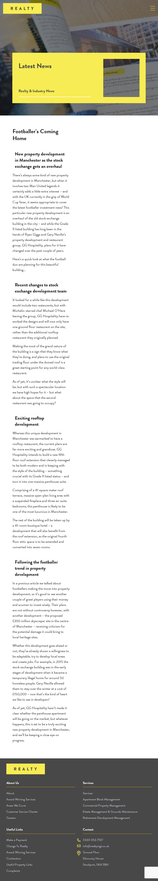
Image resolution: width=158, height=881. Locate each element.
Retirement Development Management (106, 818)
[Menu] (152, 9)
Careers (11, 818)
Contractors (13, 858)
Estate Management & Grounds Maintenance (110, 811)
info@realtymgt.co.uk (96, 846)
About (10, 793)
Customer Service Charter (22, 811)
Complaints (13, 870)
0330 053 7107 (93, 840)
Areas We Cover (16, 805)
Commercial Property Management (104, 805)
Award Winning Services (20, 799)
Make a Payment (16, 840)
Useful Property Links (19, 864)
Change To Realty (17, 846)
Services (88, 793)
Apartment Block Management (101, 799)
